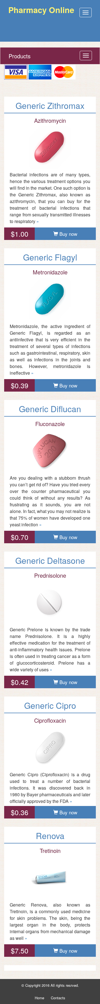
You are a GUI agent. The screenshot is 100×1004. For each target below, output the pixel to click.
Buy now (67, 233)
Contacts (58, 997)
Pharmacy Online (41, 10)
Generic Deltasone (50, 560)
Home (39, 997)
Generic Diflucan (50, 409)
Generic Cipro (50, 705)
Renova (50, 836)
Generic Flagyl (50, 257)
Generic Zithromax (50, 105)
